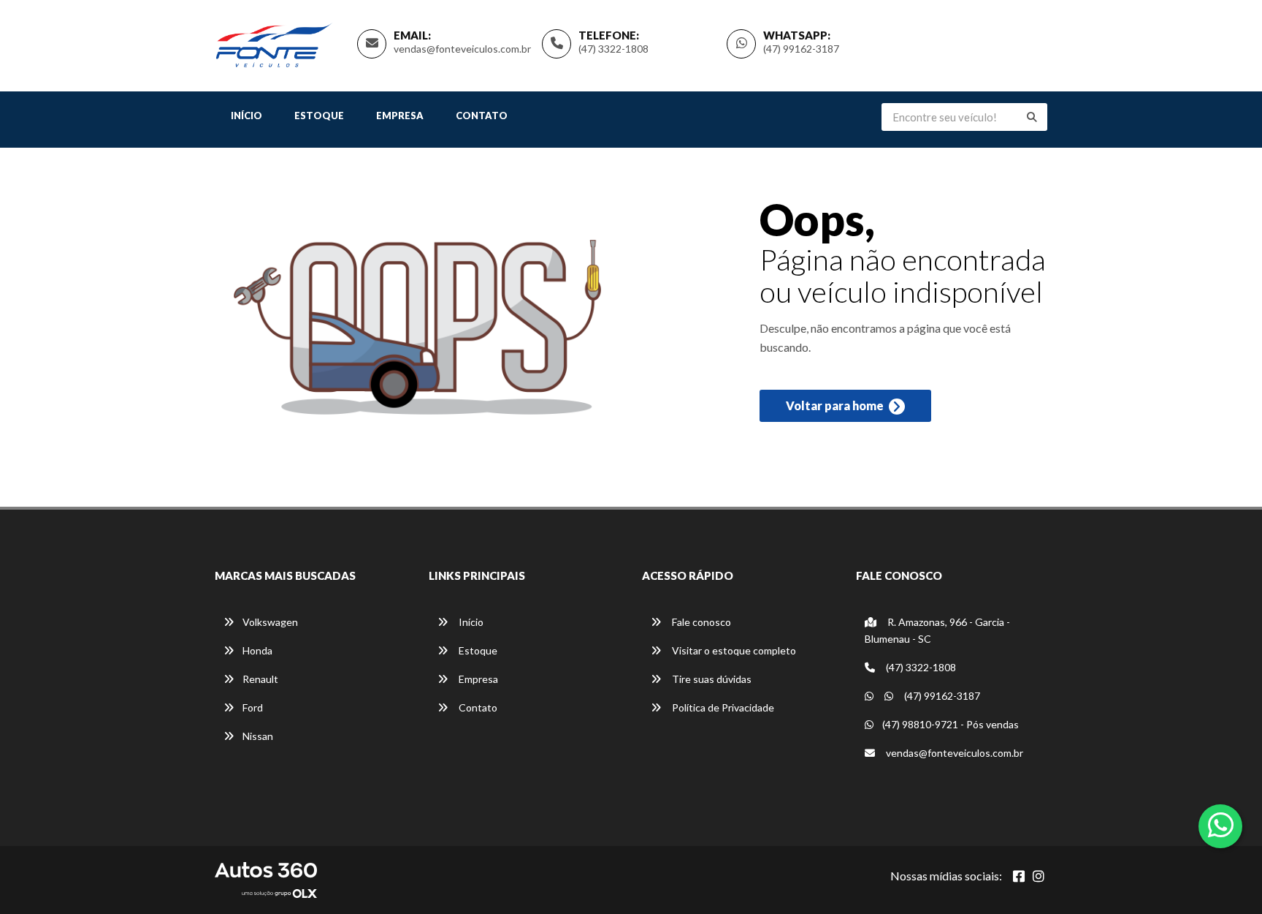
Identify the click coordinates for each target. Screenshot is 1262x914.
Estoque (319, 115)
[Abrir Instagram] (1038, 875)
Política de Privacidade (722, 707)
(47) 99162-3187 (801, 48)
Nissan (257, 736)
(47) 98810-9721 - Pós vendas (950, 724)
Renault (260, 679)
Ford (252, 707)
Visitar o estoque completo (733, 650)
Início (246, 115)
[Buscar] (1031, 117)
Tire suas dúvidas (711, 679)
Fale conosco (700, 622)
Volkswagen (270, 622)
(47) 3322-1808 (613, 48)
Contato (482, 115)
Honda (257, 650)
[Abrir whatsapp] (1221, 824)
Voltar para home (836, 405)
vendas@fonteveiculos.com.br (462, 48)
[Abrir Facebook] (1019, 875)
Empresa (400, 115)
